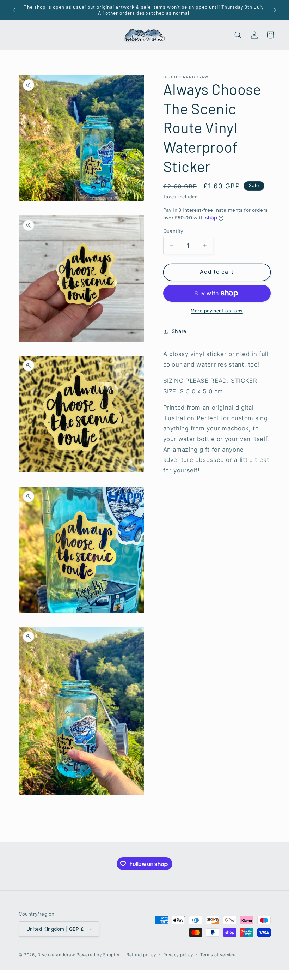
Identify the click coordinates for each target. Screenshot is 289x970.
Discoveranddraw (56, 954)
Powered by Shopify (97, 954)
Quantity (173, 231)
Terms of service (218, 954)
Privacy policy (178, 954)
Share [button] (179, 331)
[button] (15, 35)
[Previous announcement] (14, 10)
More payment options (217, 310)
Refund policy (141, 954)
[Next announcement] (275, 10)
